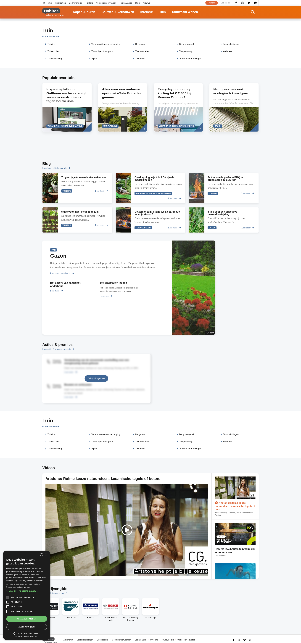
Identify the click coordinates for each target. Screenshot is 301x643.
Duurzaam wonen (185, 12)
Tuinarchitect (54, 51)
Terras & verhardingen (190, 58)
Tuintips (51, 44)
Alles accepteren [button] (26, 618)
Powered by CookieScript (26, 636)
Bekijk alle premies (96, 378)
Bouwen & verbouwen (117, 12)
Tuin (162, 12)
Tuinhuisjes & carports (102, 51)
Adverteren (68, 640)
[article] (67, 107)
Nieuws (146, 3)
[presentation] (122, 107)
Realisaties (60, 3)
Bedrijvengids (75, 3)
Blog (137, 3)
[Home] (53, 12)
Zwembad (140, 58)
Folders (89, 3)
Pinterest (255, 3)
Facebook (236, 3)
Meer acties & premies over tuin (56, 349)
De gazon (140, 44)
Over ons (154, 640)
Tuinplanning (185, 51)
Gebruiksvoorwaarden (121, 640)
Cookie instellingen (85, 640)
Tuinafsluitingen (231, 44)
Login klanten (140, 640)
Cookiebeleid (102, 640)
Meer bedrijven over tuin (53, 593)
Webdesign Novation (186, 640)
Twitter (249, 3)
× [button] (46, 554)
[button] (26, 591)
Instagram (242, 3)
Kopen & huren (84, 12)
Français (211, 3)
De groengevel (186, 44)
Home (49, 3)
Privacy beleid (168, 640)
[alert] (26, 595)
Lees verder (24, 587)
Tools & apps (125, 3)
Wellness (227, 51)
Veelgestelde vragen (106, 3)
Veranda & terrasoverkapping (105, 44)
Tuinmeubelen (142, 51)
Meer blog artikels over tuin (54, 168)
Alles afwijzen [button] (26, 626)
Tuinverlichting (55, 58)
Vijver (94, 58)
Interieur (146, 12)
